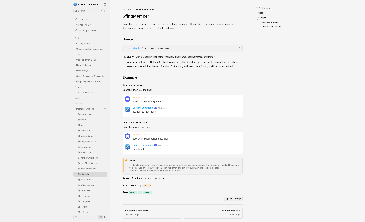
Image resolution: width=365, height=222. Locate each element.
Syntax (79, 54)
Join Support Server (87, 30)
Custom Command (88, 4)
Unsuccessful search (135, 122)
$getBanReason (85, 179)
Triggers (79, 87)
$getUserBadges (86, 185)
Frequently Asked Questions (89, 81)
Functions (79, 103)
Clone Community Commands (90, 76)
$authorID (82, 119)
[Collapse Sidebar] (105, 4)
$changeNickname (87, 141)
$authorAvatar (84, 114)
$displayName (85, 152)
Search (91, 11)
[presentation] (90, 114)
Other (77, 98)
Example (130, 77)
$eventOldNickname (87, 163)
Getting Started (83, 43)
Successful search (133, 85)
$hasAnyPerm (84, 196)
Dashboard (83, 19)
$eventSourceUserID (88, 168)
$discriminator (84, 147)
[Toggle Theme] (102, 217)
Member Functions (85, 109)
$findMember (84, 174)
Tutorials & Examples (84, 92)
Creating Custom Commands (89, 49)
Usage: (128, 39)
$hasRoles (83, 212)
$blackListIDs (84, 130)
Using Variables (83, 65)
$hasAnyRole (84, 201)
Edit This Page (235, 199)
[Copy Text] (239, 48)
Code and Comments (86, 60)
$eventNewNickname (88, 158)
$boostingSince (85, 136)
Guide (77, 38)
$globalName (84, 190)
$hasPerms (83, 207)
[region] (182, 48)
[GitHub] (76, 217)
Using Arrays (82, 70)
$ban (80, 125)
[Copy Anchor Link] (136, 39)
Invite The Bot (84, 25)
